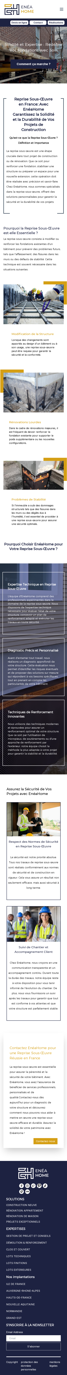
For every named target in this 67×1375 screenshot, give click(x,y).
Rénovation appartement (24, 1210)
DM (27, 1191)
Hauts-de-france (19, 1297)
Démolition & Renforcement (26, 1242)
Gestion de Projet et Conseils (28, 1235)
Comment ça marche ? (33, 64)
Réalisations (56, 22)
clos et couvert (18, 1249)
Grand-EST (14, 1317)
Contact (38, 22)
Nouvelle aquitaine (20, 1304)
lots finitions (16, 1263)
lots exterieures (18, 1269)
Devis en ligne (19, 22)
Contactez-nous (45, 1141)
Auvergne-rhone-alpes (23, 1290)
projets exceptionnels (23, 1221)
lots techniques (18, 1256)
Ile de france (15, 1284)
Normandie (14, 1311)
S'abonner (33, 1346)
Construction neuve (21, 1205)
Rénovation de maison (22, 1216)
